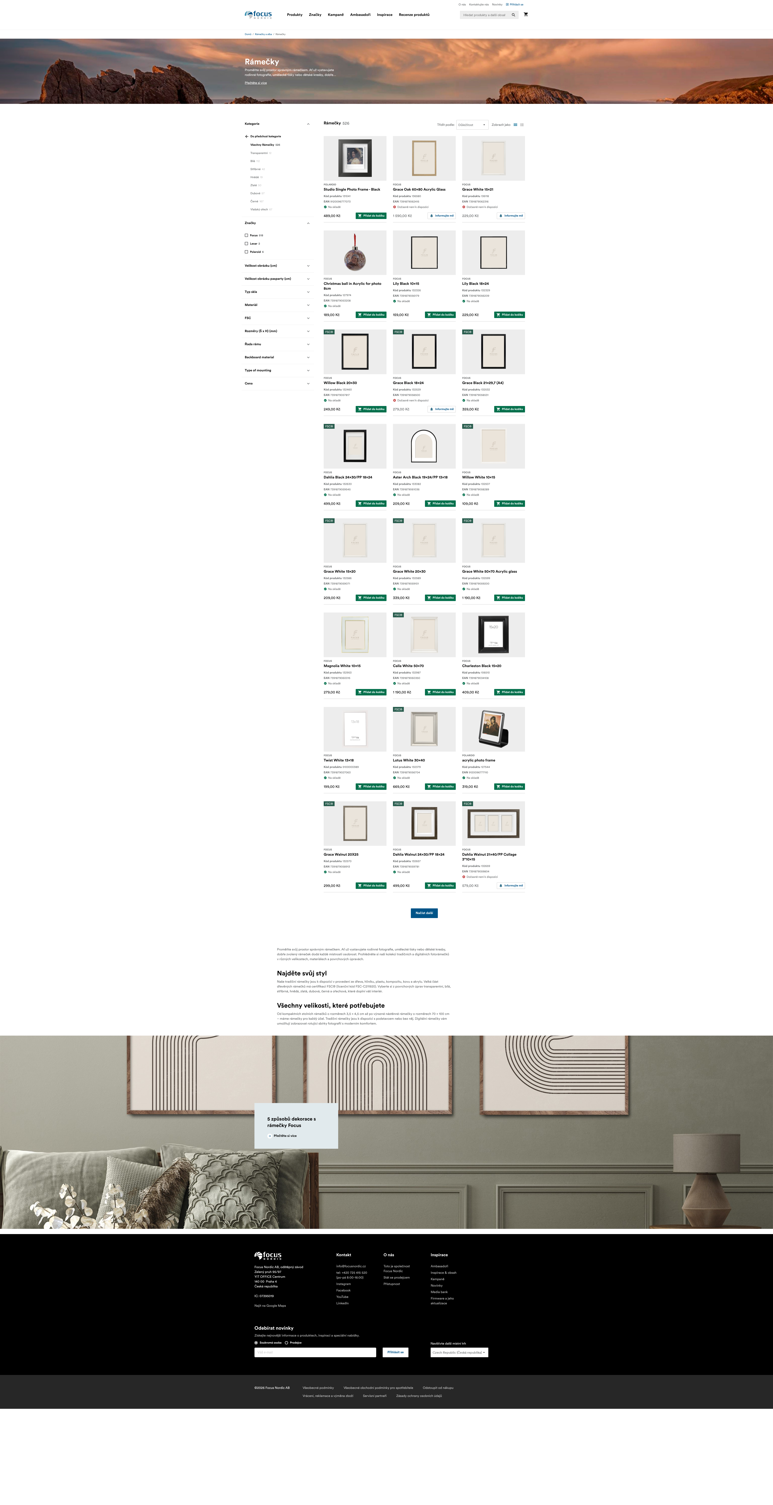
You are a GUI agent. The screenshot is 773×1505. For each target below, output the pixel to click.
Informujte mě (444, 215)
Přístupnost (391, 1284)
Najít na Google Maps (270, 1306)
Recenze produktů (414, 15)
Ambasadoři (360, 15)
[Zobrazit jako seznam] (522, 125)
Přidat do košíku (373, 215)
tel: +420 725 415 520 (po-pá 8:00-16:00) (351, 1275)
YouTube (342, 1297)
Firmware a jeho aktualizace (442, 1300)
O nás (462, 4)
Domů (248, 34)
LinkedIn (342, 1303)
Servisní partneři (374, 1396)
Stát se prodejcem (396, 1278)
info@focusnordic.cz (351, 1266)
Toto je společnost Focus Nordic (396, 1268)
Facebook (343, 1290)
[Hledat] (513, 15)
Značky (315, 15)
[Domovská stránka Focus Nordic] (258, 15)
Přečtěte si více (256, 83)
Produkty (295, 15)
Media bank (439, 1292)
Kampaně (336, 15)
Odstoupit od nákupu (438, 1388)
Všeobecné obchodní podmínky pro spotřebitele (378, 1388)
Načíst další (424, 913)
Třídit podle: (446, 125)
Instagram (343, 1284)
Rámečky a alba (263, 34)
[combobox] (489, 15)
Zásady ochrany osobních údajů (419, 1396)
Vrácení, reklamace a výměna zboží (328, 1396)
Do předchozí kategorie (265, 136)
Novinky (497, 4)
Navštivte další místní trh (448, 1344)
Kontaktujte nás (479, 4)
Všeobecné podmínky (318, 1388)
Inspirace (385, 15)
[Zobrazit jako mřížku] (515, 125)
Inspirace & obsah (443, 1273)
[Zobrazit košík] (525, 15)
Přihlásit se (516, 4)
